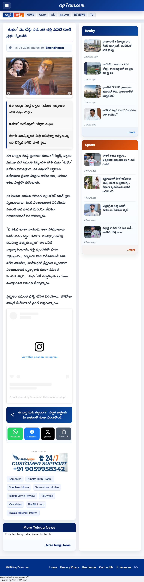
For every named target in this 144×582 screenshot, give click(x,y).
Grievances (123, 567)
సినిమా (42, 14)
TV (91, 14)
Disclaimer (89, 567)
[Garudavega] (39, 462)
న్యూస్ (8, 14)
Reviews (79, 14)
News (30, 14)
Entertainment (55, 47)
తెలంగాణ (64, 14)
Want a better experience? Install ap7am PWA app (14, 578)
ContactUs (106, 567)
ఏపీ (53, 14)
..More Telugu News (57, 545)
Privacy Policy (69, 567)
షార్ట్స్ (19, 14)
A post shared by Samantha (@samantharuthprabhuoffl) (43, 396)
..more (131, 132)
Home (53, 567)
